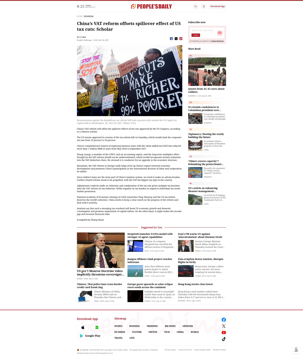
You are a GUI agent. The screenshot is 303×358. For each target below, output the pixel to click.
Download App (218, 6)
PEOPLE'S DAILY (219, 350)
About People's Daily (202, 350)
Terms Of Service (217, 41)
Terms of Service (185, 350)
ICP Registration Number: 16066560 (143, 350)
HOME (80, 16)
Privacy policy (170, 350)
